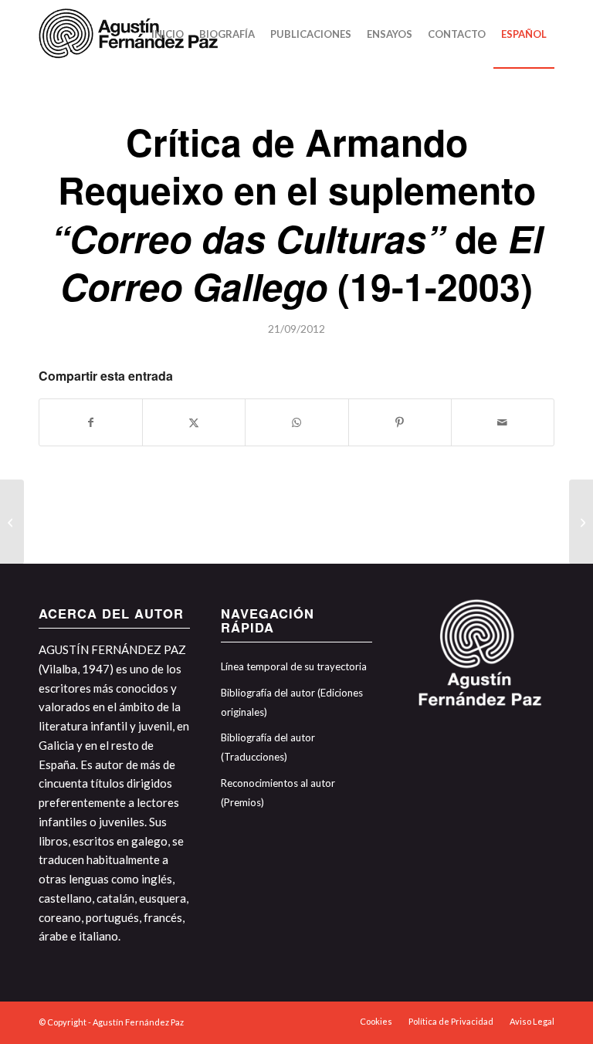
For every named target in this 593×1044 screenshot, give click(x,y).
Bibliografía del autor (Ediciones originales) (292, 702)
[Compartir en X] (194, 422)
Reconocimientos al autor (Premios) (278, 792)
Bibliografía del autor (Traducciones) (268, 747)
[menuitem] (167, 34)
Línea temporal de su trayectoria (294, 666)
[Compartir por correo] (503, 422)
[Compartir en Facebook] (90, 422)
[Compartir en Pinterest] (400, 422)
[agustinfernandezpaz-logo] (131, 34)
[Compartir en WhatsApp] (296, 422)
